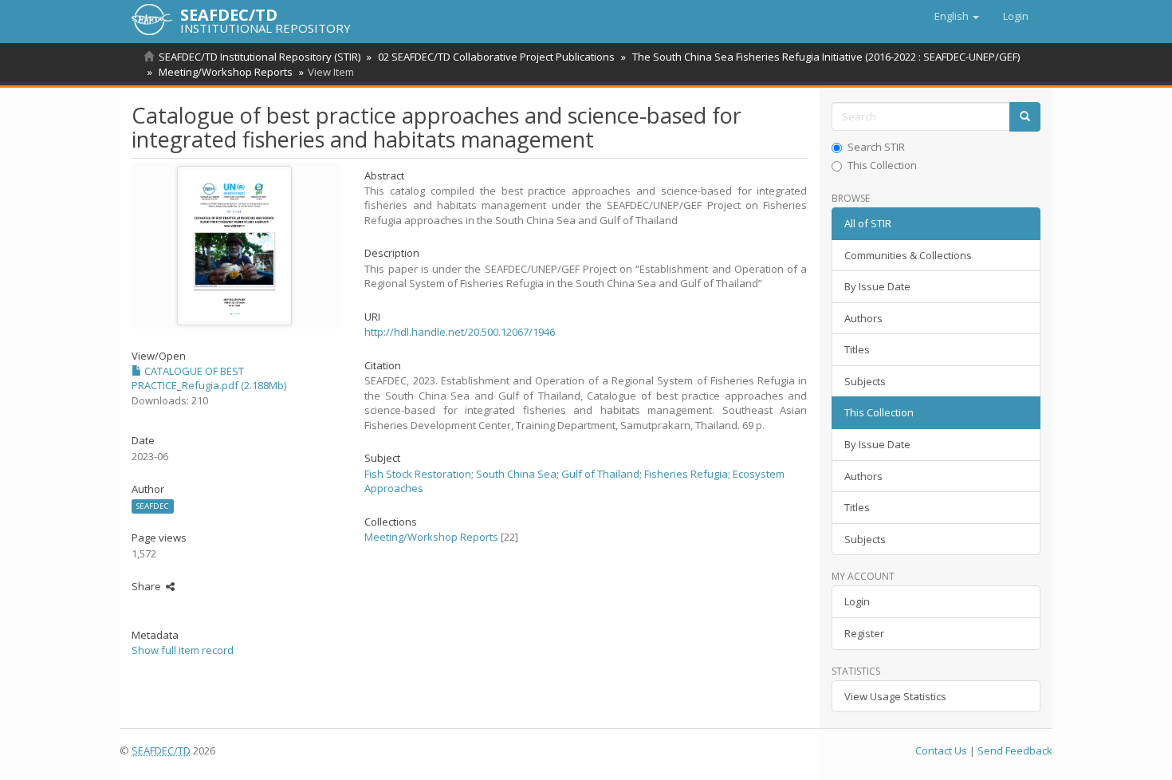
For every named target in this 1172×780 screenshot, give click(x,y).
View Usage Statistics (895, 696)
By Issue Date (877, 286)
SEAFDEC (152, 506)
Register (864, 633)
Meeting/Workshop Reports (226, 72)
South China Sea (516, 474)
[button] (956, 16)
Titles (857, 349)
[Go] (1024, 117)
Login (857, 601)
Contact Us (941, 750)
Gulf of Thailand (600, 474)
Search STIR (876, 147)
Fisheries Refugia (686, 474)
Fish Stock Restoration (417, 474)
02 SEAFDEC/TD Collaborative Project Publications (496, 56)
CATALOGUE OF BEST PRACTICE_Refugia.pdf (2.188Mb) (209, 378)
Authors (863, 318)
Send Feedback (1014, 750)
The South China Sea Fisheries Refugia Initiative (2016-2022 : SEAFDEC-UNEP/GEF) (826, 56)
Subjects (865, 381)
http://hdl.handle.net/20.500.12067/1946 (459, 332)
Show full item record (183, 650)
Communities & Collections (908, 255)
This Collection (882, 165)
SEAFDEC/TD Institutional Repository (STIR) (259, 56)
